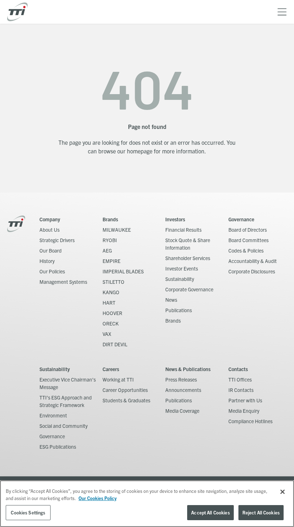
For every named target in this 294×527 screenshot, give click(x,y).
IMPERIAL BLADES (123, 271)
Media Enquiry (243, 410)
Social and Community (63, 425)
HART (109, 302)
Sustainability (179, 279)
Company (49, 219)
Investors (175, 219)
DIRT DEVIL (115, 344)
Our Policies (52, 271)
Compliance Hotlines (250, 421)
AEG (107, 250)
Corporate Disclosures (251, 271)
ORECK (111, 323)
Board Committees (248, 240)
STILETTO (113, 281)
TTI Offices (240, 379)
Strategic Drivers (57, 240)
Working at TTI (118, 379)
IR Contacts (240, 390)
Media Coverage (182, 410)
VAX (107, 333)
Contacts (238, 369)
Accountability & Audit (252, 261)
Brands (110, 219)
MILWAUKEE (117, 229)
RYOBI (110, 240)
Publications (178, 310)
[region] (147, 503)
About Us (49, 229)
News (171, 299)
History (46, 261)
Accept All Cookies (210, 512)
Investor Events (181, 268)
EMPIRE (111, 261)
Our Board (50, 250)
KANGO (111, 292)
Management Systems (63, 281)
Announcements (183, 390)
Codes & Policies (246, 250)
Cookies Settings (28, 512)
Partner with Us (245, 400)
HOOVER (112, 313)
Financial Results (183, 229)
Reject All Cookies (261, 512)
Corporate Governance (189, 289)
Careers (111, 369)
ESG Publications (57, 446)
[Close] (282, 492)
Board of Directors (247, 229)
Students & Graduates (126, 400)
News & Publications (187, 369)
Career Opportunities (125, 390)
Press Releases (181, 379)
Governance (241, 219)
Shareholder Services (187, 258)
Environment (53, 415)
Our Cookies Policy (98, 498)
